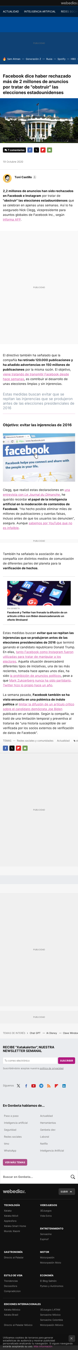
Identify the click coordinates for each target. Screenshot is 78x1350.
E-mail (49, 150)
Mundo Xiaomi (12, 1231)
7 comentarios (16, 150)
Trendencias (11, 1280)
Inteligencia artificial (16, 1122)
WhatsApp (10, 1150)
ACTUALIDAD (11, 11)
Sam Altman (13, 58)
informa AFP (12, 219)
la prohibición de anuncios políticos (35, 676)
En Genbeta (13, 608)
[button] (25, 177)
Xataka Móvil (11, 1215)
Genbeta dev (48, 1129)
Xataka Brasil (11, 1314)
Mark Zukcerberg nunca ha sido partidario (40, 680)
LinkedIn (64, 1085)
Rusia (49, 58)
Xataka (7, 1210)
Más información (43, 1346)
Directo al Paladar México (18, 1324)
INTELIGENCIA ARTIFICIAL (40, 11)
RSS (49, 1085)
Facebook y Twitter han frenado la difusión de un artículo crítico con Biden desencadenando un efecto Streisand (37, 616)
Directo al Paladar (14, 1257)
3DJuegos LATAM (50, 1309)
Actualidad (63, 740)
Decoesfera (10, 1286)
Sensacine (46, 1234)
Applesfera (10, 1220)
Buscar (73, 1176)
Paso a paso (11, 1115)
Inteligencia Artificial (52, 1150)
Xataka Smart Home (15, 1226)
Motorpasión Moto (50, 1262)
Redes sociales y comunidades (35, 740)
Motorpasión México (51, 1324)
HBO (73, 58)
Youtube (33, 1085)
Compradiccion (12, 1291)
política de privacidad (51, 1068)
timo (6, 1143)
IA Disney (52, 1033)
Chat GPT (35, 1033)
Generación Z (33, 58)
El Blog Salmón (48, 1280)
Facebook (29, 150)
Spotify (61, 58)
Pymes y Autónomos (51, 1286)
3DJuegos (46, 1210)
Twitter (36, 150)
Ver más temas (15, 1162)
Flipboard (43, 150)
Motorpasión (47, 1257)
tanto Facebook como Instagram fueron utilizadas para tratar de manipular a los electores (38, 656)
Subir (64, 1191)
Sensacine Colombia (51, 1319)
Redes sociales (13, 1136)
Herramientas (48, 1122)
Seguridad (10, 1129)
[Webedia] (69, 3)
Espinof (44, 1239)
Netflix (44, 1143)
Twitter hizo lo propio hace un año (27, 685)
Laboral (44, 1136)
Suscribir (66, 1060)
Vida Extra (46, 1215)
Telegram (41, 1085)
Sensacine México (50, 1314)
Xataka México (12, 1309)
